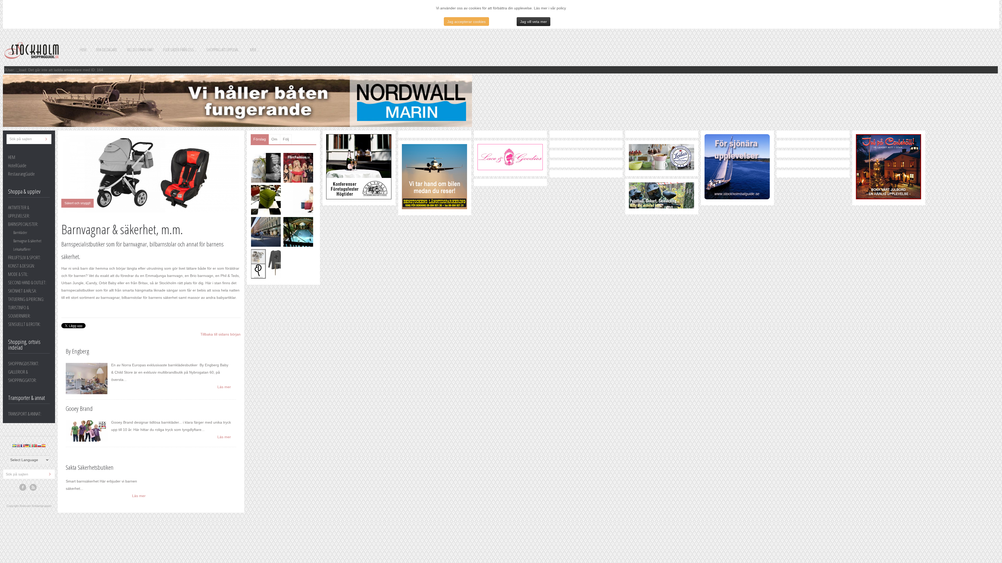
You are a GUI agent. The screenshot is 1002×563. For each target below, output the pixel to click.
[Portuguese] (35, 445)
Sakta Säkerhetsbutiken (90, 467)
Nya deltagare (106, 50)
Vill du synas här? (140, 50)
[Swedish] (14, 445)
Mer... (254, 50)
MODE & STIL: (18, 274)
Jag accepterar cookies (466, 22)
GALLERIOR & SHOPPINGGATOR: (22, 376)
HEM (11, 157)
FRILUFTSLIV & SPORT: (24, 257)
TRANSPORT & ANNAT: (24, 414)
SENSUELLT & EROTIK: (24, 324)
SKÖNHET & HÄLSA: (22, 291)
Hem (83, 50)
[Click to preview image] (151, 174)
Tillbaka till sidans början (220, 334)
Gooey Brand (79, 408)
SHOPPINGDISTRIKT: (23, 363)
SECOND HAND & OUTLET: (27, 282)
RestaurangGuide (21, 174)
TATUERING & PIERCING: (26, 299)
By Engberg (77, 351)
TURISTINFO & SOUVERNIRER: (19, 311)
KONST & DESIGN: (21, 266)
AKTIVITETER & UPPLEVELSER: (19, 211)
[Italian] (31, 445)
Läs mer (224, 387)
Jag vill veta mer (533, 22)
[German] (27, 445)
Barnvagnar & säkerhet (27, 240)
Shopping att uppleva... (223, 50)
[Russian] (39, 445)
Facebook (23, 487)
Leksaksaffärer (22, 249)
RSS (33, 487)
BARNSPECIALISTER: (23, 224)
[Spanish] (43, 445)
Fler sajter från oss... (179, 50)
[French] (23, 445)
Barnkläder (20, 232)
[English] (18, 445)
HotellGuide (17, 165)
